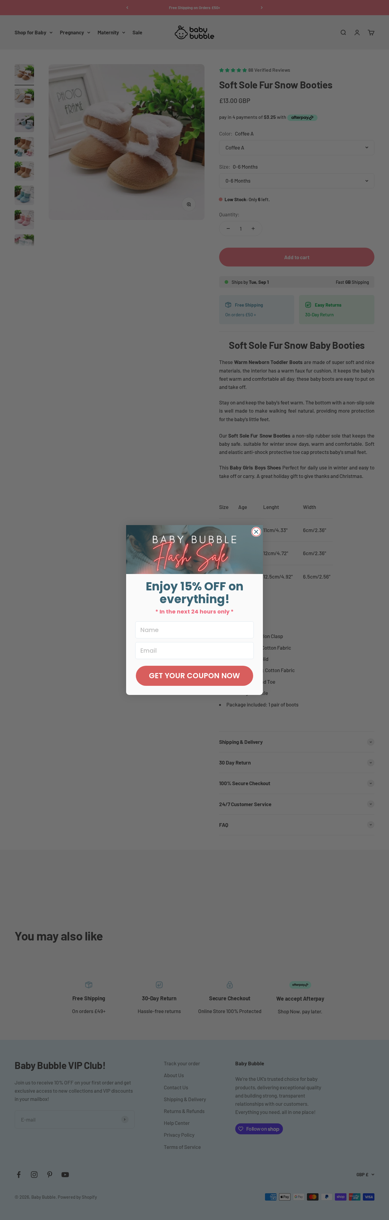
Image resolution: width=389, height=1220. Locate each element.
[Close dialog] (256, 532)
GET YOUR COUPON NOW (194, 676)
